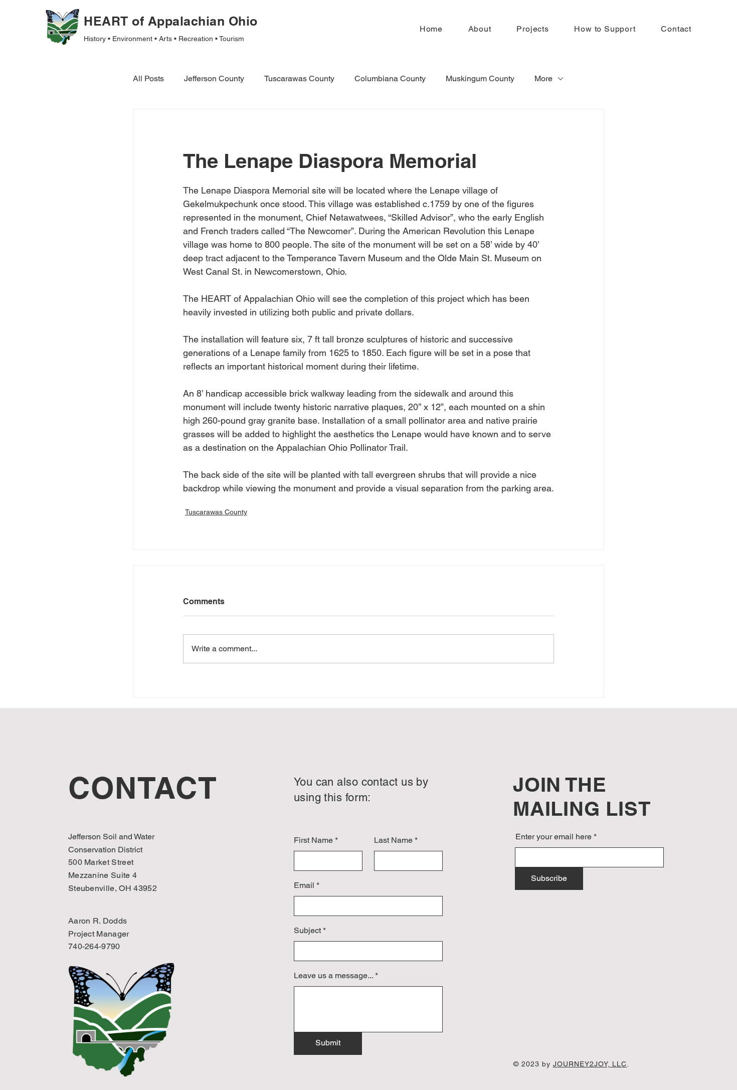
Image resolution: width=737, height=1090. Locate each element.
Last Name (393, 840)
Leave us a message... (333, 976)
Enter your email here (553, 837)
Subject (307, 931)
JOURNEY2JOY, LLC (590, 1064)
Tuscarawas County (216, 512)
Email (304, 885)
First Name (313, 840)
